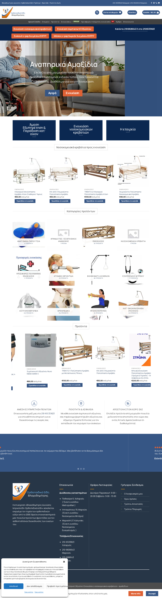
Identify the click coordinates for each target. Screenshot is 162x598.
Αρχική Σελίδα (34, 22)
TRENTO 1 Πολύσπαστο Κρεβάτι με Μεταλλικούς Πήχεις (63, 372)
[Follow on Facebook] (151, 3)
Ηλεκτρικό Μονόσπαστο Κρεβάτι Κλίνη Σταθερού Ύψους (28, 193)
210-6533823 (68, 542)
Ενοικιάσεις (66, 22)
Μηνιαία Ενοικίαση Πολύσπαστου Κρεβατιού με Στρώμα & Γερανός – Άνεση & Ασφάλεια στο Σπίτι (132, 374)
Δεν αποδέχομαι (34, 586)
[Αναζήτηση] (97, 12)
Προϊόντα (55, 22)
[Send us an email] (154, 3)
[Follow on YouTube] (159, 3)
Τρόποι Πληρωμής (133, 509)
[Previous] (6, 78)
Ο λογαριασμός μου (133, 493)
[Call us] (156, 3)
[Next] (155, 78)
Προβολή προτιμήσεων (56, 586)
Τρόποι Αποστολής (133, 504)
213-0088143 (68, 557)
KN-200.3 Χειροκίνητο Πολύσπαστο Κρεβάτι (59, 193)
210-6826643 (68, 549)
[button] (64, 561)
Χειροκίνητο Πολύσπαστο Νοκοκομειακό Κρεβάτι (130, 193)
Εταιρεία (45, 22)
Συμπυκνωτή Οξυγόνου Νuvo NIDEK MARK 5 (27, 372)
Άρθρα (118, 22)
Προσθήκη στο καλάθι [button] (25, 201)
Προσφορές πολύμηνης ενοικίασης (96, 22)
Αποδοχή (13, 586)
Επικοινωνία (128, 22)
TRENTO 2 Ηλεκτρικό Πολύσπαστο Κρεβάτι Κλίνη (96, 193)
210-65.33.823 (48, 413)
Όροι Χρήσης (130, 499)
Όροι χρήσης (28, 592)
